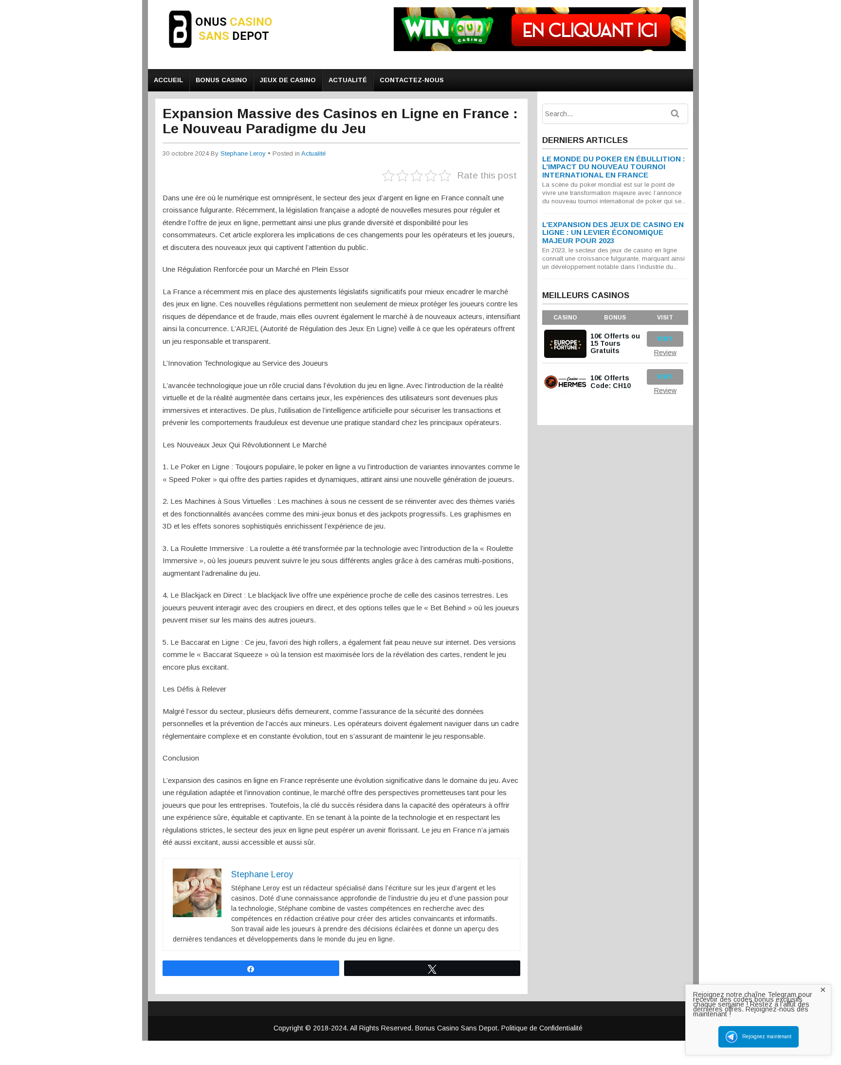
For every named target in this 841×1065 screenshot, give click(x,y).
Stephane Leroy (243, 153)
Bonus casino (221, 80)
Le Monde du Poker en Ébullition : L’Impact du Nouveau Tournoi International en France (613, 167)
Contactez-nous (412, 80)
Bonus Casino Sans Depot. (458, 1028)
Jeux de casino (288, 80)
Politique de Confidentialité (542, 1028)
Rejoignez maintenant (766, 1036)
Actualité (348, 80)
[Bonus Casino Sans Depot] (228, 51)
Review (665, 352)
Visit (665, 339)
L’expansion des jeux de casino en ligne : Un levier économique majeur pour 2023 (613, 232)
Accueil (168, 80)
